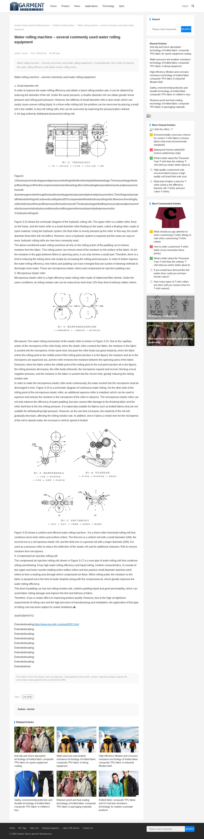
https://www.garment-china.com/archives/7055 (44, 680)
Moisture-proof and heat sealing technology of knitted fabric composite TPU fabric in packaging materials (76, 803)
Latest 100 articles (71, 828)
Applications (91, 6)
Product (65, 6)
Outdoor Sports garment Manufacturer (31, 25)
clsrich (25, 53)
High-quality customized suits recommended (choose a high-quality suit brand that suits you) (170, 173)
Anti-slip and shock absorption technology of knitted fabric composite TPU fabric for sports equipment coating (170, 50)
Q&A (121, 6)
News (77, 6)
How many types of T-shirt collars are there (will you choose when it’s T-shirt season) (172, 285)
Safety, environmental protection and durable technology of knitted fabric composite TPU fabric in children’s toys (170, 91)
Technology (108, 6)
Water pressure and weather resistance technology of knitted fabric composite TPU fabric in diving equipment (170, 62)
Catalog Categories (50, 828)
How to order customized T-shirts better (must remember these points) (171, 250)
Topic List (34, 828)
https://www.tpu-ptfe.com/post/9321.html (56, 624)
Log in (185, 5)
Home (53, 6)
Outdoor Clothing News (63, 25)
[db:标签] (27, 696)
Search (186, 29)
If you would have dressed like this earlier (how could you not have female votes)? (171, 273)
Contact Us (88, 828)
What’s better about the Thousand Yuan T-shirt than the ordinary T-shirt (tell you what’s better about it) (172, 161)
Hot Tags (22, 828)
